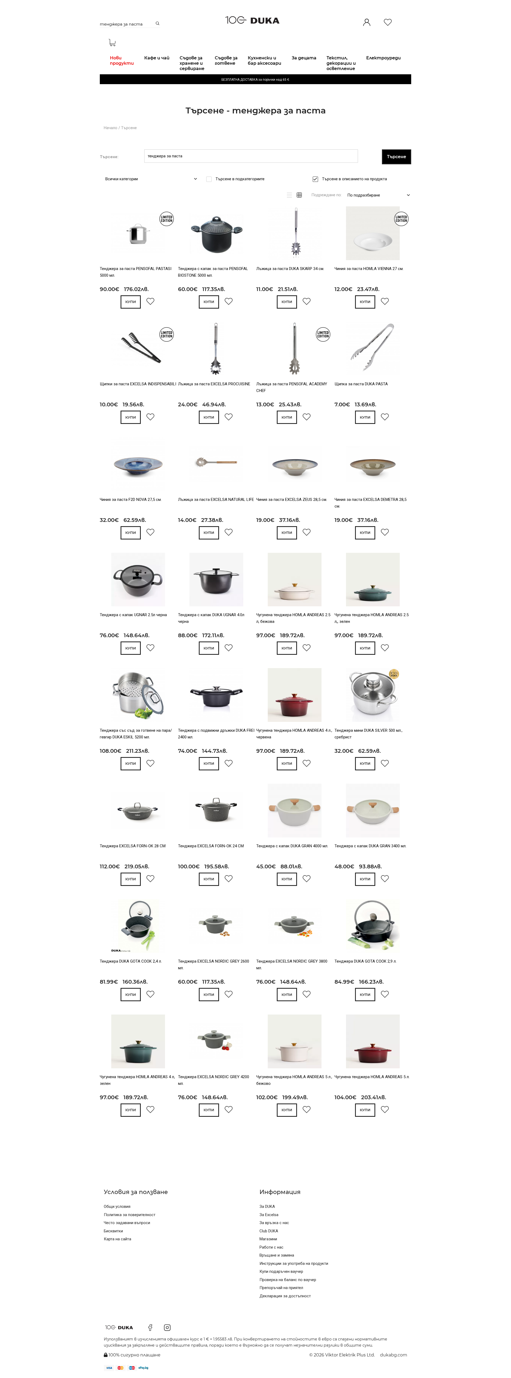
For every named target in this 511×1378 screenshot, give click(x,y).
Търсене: (109, 156)
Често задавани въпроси (127, 1222)
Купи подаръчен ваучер (281, 1271)
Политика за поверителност (129, 1214)
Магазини (268, 1239)
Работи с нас (271, 1247)
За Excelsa (268, 1214)
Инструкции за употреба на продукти (293, 1263)
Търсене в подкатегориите (240, 179)
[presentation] (107, 234)
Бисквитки (113, 1231)
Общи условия (117, 1206)
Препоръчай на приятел (281, 1287)
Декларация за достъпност (285, 1296)
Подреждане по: (326, 195)
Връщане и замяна (276, 1255)
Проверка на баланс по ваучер (287, 1279)
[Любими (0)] (388, 23)
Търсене (129, 127)
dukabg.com (393, 1354)
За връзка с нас (274, 1222)
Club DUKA (268, 1231)
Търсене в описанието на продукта (354, 179)
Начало (110, 127)
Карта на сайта (117, 1239)
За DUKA (267, 1206)
